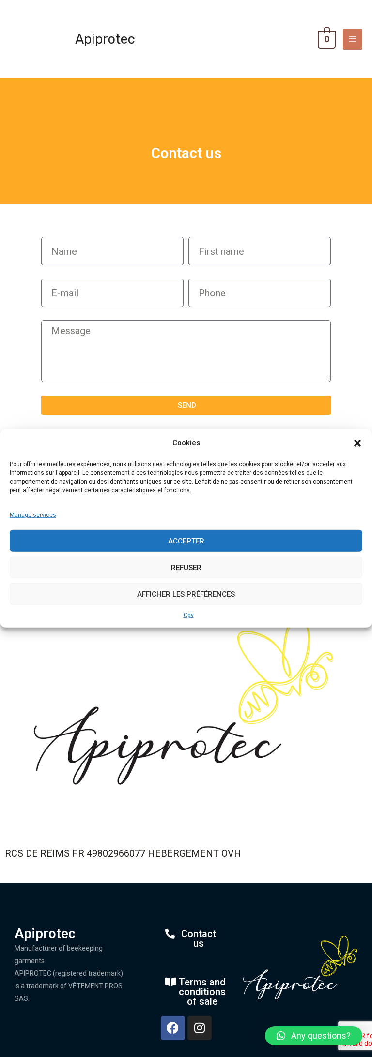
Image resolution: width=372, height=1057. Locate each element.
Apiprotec (105, 39)
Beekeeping (48, 11)
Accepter (186, 540)
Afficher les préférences (186, 593)
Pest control (334, 11)
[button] (357, 443)
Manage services (33, 515)
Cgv (189, 615)
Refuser (186, 567)
